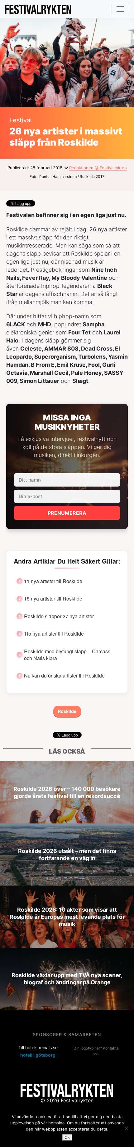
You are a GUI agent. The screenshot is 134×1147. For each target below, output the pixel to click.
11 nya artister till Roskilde (53, 581)
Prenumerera (67, 513)
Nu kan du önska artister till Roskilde (64, 675)
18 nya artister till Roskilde (53, 598)
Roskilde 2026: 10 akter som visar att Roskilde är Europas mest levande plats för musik (67, 916)
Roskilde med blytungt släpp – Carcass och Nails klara (67, 655)
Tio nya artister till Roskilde (54, 633)
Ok (67, 1137)
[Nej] (126, 1128)
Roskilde (67, 711)
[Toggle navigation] (120, 9)
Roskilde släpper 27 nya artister (59, 616)
